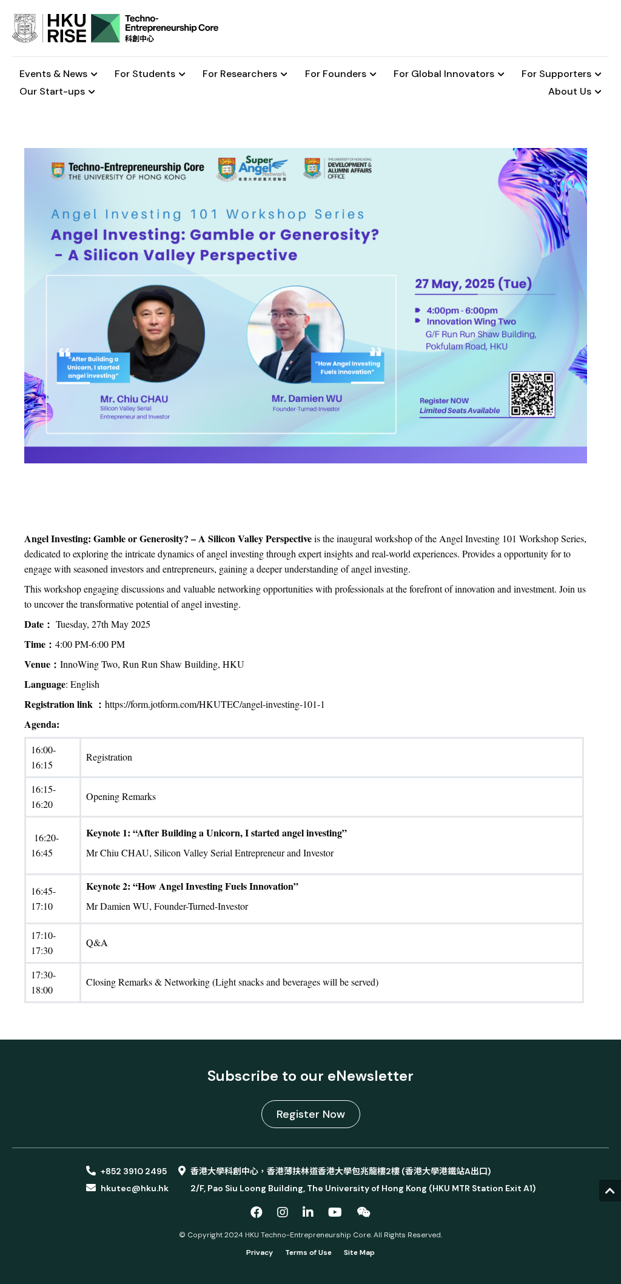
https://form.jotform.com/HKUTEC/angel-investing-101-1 (215, 703)
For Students (145, 74)
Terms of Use (308, 1252)
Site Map (359, 1252)
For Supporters (556, 74)
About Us (569, 92)
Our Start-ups (52, 92)
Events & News (53, 74)
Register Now (311, 1114)
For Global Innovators (444, 74)
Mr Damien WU (117, 905)
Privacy (259, 1252)
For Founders (335, 74)
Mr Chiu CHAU (117, 852)
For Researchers (240, 74)
